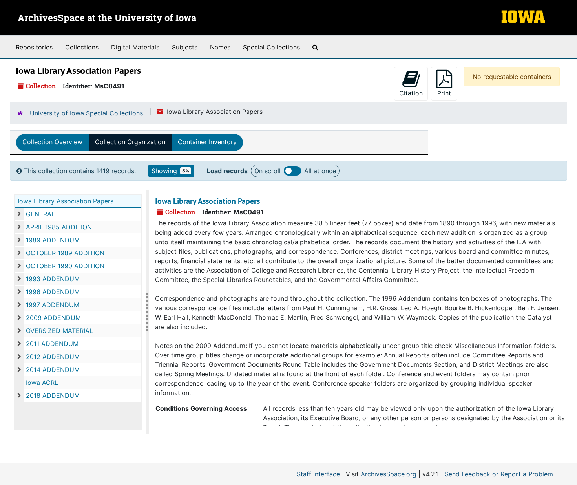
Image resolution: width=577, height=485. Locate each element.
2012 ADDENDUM (53, 357)
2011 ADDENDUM (52, 344)
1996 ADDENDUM (53, 292)
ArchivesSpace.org (388, 474)
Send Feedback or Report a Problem (499, 474)
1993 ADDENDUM (53, 279)
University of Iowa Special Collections (86, 113)
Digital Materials (135, 47)
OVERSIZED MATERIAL (59, 331)
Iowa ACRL (42, 382)
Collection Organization (130, 142)
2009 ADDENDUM (53, 318)
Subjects (184, 47)
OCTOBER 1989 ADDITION (65, 253)
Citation (411, 93)
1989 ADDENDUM (53, 240)
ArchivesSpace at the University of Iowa (107, 18)
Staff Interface (318, 474)
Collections (82, 47)
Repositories (34, 47)
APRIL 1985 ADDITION (59, 227)
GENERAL (40, 214)
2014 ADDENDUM (53, 369)
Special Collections (271, 47)
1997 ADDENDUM (52, 305)
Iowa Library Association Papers (65, 201)
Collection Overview (52, 142)
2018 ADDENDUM (53, 395)
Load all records (292, 171)
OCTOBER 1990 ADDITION (65, 266)
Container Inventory (207, 142)
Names (220, 47)
